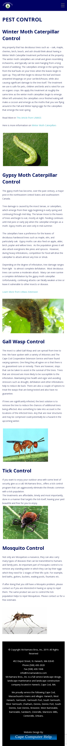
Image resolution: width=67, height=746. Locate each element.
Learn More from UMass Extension (20, 291)
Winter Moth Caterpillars (44, 125)
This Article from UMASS (29, 117)
